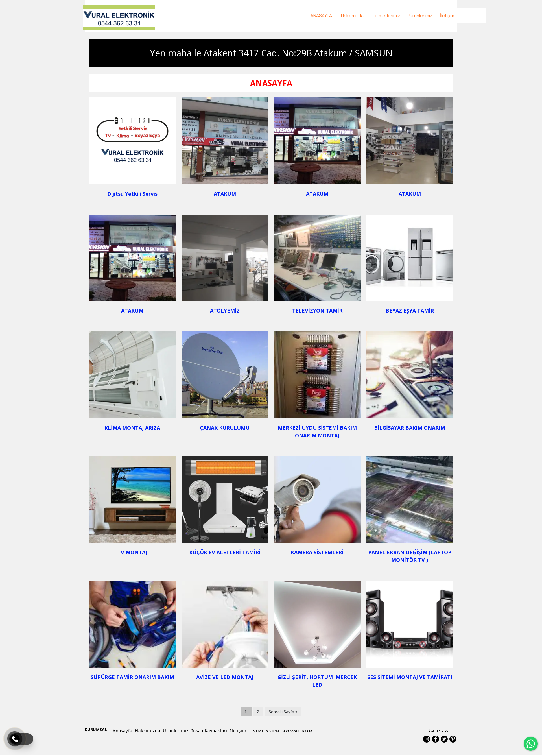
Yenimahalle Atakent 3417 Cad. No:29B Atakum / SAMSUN (271, 53)
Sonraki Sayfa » (283, 711)
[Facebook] (435, 739)
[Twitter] (444, 739)
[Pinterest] (452, 739)
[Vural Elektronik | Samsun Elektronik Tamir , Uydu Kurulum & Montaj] (119, 17)
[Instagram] (426, 739)
